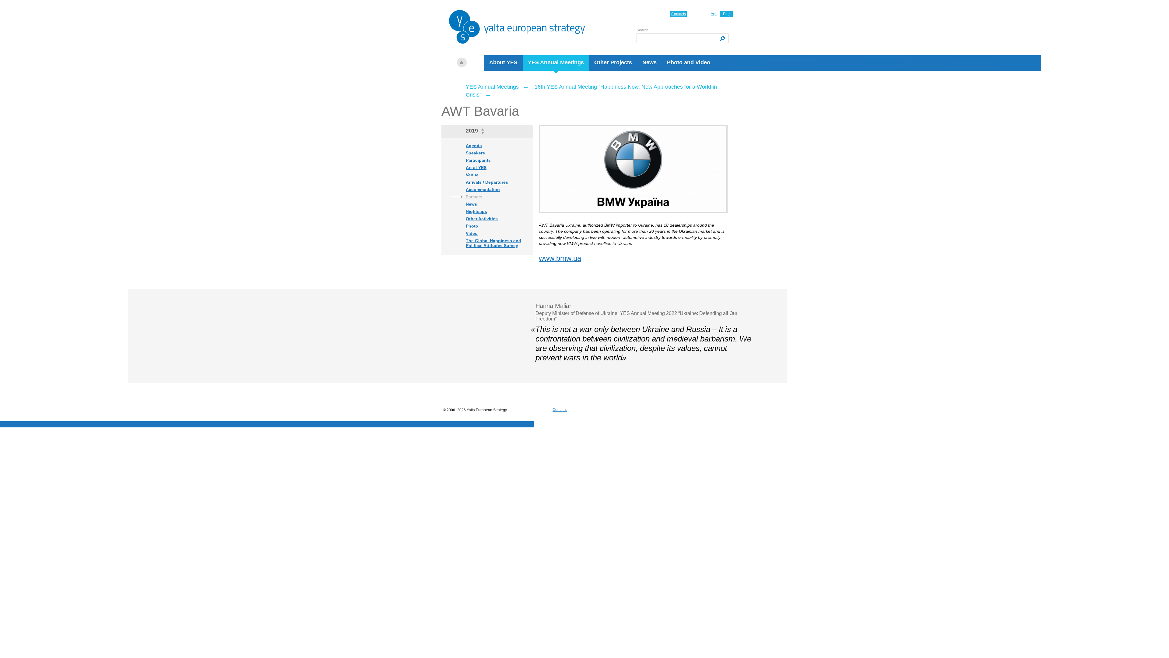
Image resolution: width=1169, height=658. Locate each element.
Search (642, 30)
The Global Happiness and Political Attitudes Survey (493, 243)
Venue (472, 174)
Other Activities (482, 218)
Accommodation (483, 189)
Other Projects (613, 62)
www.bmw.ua (560, 258)
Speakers (475, 152)
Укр (714, 14)
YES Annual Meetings (556, 62)
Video (472, 233)
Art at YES (476, 167)
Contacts (678, 14)
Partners (474, 196)
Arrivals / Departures (487, 182)
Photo (472, 226)
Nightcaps (476, 211)
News (649, 62)
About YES (503, 62)
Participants (478, 160)
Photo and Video (688, 62)
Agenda (474, 145)
